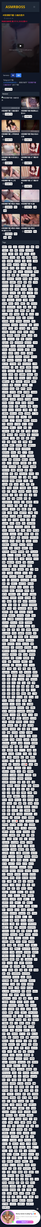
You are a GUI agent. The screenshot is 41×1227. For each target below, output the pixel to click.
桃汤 (3, 1154)
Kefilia (20, 899)
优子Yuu (34, 357)
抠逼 (32, 686)
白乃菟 (26, 846)
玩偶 (3, 786)
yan (11, 817)
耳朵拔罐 (18, 1119)
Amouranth (28, 272)
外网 (33, 683)
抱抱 (8, 275)
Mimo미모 (32, 1151)
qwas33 (11, 1059)
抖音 (3, 264)
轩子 (15, 637)
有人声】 (5, 289)
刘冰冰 (17, 1012)
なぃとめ (5, 1140)
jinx (28, 303)
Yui (12, 367)
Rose (29, 786)
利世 (30, 325)
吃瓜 (31, 1161)
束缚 (3, 821)
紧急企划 (5, 591)
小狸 (12, 381)
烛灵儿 (32, 1183)
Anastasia (21, 640)
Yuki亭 (18, 956)
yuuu (4, 619)
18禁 (10, 995)
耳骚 (3, 424)
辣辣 (12, 658)
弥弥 (23, 782)
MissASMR (12, 467)
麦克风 (14, 1101)
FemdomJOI (32, 761)
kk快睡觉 (34, 743)
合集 (24, 307)
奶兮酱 (24, 403)
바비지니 (5, 736)
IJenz (33, 527)
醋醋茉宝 (19, 481)
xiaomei (9, 963)
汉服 (19, 669)
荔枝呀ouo (5, 452)
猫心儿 (9, 1154)
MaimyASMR (6, 977)
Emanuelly (20, 1069)
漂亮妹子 (19, 807)
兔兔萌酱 (34, 856)
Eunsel (17, 910)
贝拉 (23, 261)
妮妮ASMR (16, 459)
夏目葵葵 (13, 1190)
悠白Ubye (25, 644)
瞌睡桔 (11, 1012)
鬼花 (29, 669)
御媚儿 (20, 392)
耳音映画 (19, 321)
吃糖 (8, 732)
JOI (8, 580)
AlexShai (22, 612)
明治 (15, 1115)
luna (11, 903)
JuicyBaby (13, 1140)
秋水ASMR (13, 913)
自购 (26, 892)
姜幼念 (35, 672)
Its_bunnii (12, 576)
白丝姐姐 (21, 1101)
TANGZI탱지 (31, 523)
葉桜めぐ (25, 1161)
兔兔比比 (30, 374)
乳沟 (36, 697)
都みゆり (5, 913)
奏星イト (26, 899)
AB (19, 75)
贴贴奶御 (30, 796)
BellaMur (12, 1044)
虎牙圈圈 (26, 392)
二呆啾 (22, 484)
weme (4, 1122)
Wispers (33, 580)
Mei (24, 360)
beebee (10, 559)
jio (29, 498)
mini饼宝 (28, 775)
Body (4, 644)
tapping (13, 743)
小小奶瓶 (5, 541)
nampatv (18, 768)
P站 (35, 576)
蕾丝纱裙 (18, 1020)
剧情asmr (13, 654)
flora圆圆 (13, 775)
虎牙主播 (13, 332)
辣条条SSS (10, 279)
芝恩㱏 (21, 622)
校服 (18, 793)
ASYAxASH (32, 601)
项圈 (24, 998)
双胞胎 (35, 1098)
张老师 (17, 920)
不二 (25, 825)
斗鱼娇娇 (34, 392)
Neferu (35, 991)
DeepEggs (13, 934)
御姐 (5, 211)
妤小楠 (12, 739)
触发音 (4, 296)
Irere (27, 1108)
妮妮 (10, 459)
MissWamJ (20, 1126)
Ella (18, 530)
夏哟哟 (28, 257)
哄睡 (29, 1098)
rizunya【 (31, 296)
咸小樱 (32, 332)
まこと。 (10, 555)
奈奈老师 (13, 399)
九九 (16, 725)
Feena (25, 665)
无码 (3, 442)
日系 (16, 495)
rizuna (30, 360)
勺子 (30, 1119)
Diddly (4, 530)
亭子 (37, 821)
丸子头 (35, 1009)
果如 (3, 272)
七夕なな (20, 350)
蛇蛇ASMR (5, 470)
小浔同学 (5, 817)
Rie (11, 966)
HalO (30, 1158)
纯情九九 (29, 396)
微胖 (24, 1080)
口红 (8, 1158)
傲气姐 (12, 268)
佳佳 (25, 1129)
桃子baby (29, 339)
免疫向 (18, 878)
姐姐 (3, 1101)
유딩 (8, 1034)
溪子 (16, 612)
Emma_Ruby (25, 580)
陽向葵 (20, 516)
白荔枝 (30, 608)
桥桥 (28, 683)
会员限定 (5, 942)
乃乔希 (30, 793)
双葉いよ (34, 906)
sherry (12, 704)
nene (10, 1151)
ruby (30, 573)
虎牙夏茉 (34, 420)
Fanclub (11, 449)
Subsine (23, 924)
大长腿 (12, 984)
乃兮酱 (12, 952)
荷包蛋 (23, 910)
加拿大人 (18, 754)
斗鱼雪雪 (20, 399)
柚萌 (3, 963)
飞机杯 (33, 1030)
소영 (35, 814)
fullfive (4, 615)
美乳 (3, 693)
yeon (4, 1051)
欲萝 (16, 474)
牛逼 (3, 279)
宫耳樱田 (5, 268)
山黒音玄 (5, 903)
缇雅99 (31, 1172)
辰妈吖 (13, 931)
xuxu (4, 1126)
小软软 (35, 342)
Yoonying (5, 622)
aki (23, 541)
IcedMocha (12, 1005)
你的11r (11, 1119)
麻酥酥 (20, 282)
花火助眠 (19, 1105)
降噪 (8, 1197)
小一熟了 (30, 293)
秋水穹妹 (17, 966)
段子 (18, 686)
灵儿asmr (18, 360)
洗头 (31, 1101)
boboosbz (28, 778)
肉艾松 (4, 374)
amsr (13, 683)
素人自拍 (34, 807)
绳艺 (8, 821)
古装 (8, 1108)
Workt (19, 587)
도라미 (17, 1122)
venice (10, 1051)
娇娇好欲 (5, 399)
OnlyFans (19, 381)
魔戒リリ (29, 903)
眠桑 (24, 771)
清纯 (3, 973)
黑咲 (16, 254)
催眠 (17, 1179)
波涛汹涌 (5, 477)
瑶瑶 (3, 1161)
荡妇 (8, 810)
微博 (29, 282)
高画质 (33, 438)
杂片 (35, 335)
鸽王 (17, 339)
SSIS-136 (25, 594)
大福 (24, 1186)
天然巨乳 (11, 722)
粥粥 (10, 566)
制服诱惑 (36, 786)
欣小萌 (25, 864)
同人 (19, 293)
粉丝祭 (4, 988)
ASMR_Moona (6, 1076)
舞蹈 (30, 1041)
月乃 (37, 314)
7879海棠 (13, 364)
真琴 (36, 289)
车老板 (9, 488)
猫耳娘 (23, 988)
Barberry (30, 966)
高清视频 (25, 718)
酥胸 (17, 959)
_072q (27, 945)
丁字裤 (34, 693)
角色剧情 (13, 729)
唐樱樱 (35, 378)
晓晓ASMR (10, 562)
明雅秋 (9, 796)
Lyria (19, 1168)
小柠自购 (22, 736)
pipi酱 (20, 743)
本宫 (27, 484)
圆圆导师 (21, 849)
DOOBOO (27, 952)
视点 (22, 757)
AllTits (12, 761)
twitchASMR (19, 342)
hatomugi (20, 615)
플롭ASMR (23, 513)
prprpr (19, 1197)
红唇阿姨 (30, 353)
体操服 (36, 970)
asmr (15, 247)
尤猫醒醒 (22, 374)
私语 (33, 885)
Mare (32, 1136)
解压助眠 (25, 878)
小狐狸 (25, 300)
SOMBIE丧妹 (16, 973)
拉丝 (3, 1172)
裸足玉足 (29, 931)
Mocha (25, 573)
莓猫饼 (28, 1023)
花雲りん (14, 584)
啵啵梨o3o (26, 853)
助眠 (29, 406)
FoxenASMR (22, 608)
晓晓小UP (30, 318)
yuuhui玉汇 (13, 867)
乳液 (13, 498)
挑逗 (3, 750)
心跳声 (36, 502)
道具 (3, 1197)
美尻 (28, 729)
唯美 (13, 1126)
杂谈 (36, 293)
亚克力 (9, 1147)
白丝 (16, 435)
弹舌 (27, 690)
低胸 (36, 800)
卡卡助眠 (29, 842)
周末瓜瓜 (13, 782)
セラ (30, 917)
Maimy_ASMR (6, 1016)
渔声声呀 (25, 467)
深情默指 (20, 1165)
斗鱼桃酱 (5, 1002)
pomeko (12, 1002)
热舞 (35, 1041)
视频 (3, 669)
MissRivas (27, 672)
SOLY (33, 321)
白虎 (22, 1179)
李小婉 (29, 378)
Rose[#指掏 (21, 711)
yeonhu (4, 995)
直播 (23, 293)
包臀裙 (15, 1193)
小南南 (35, 261)
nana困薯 (35, 949)
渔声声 (16, 995)
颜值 (23, 956)
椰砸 (18, 715)
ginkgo (14, 1108)
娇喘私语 (32, 878)
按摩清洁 (18, 286)
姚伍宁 (16, 981)
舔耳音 (30, 867)
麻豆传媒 (15, 1037)
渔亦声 (25, 601)
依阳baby (30, 1115)
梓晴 (25, 282)
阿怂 (22, 339)
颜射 (21, 747)
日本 (18, 683)
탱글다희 (11, 700)
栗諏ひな (5, 420)
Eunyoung (23, 981)
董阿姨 (20, 332)
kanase (27, 626)
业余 (30, 754)
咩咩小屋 (30, 920)
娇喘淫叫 (5, 878)
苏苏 (31, 548)
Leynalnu (18, 573)
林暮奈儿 (5, 1105)
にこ (29, 428)
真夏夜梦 (30, 984)
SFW (11, 286)
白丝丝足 (25, 874)
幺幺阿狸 (5, 853)
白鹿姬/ (28, 367)
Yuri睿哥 (23, 264)
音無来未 (11, 417)
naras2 (12, 853)
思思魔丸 (10, 261)
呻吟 (3, 630)
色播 (34, 268)
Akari (26, 637)
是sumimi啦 (26, 949)
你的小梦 (16, 264)
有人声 (30, 289)
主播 (19, 452)
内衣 (23, 835)
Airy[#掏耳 (12, 711)
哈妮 (8, 498)
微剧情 (34, 1144)
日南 (18, 257)
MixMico (17, 817)
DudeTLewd (34, 537)
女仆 (23, 789)
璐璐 (28, 913)
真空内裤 (5, 885)
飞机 (16, 328)
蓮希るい (16, 1154)
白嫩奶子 (21, 1108)
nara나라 (11, 864)
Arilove (35, 406)
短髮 (23, 729)
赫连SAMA (14, 545)
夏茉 (3, 307)
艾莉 (22, 1136)
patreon (31, 1154)
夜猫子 (24, 942)
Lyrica (35, 647)
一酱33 (11, 254)
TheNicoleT (23, 474)
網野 (34, 775)
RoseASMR (5, 325)
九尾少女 (35, 431)
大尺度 (4, 353)
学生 (13, 697)
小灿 (3, 828)
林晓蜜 (32, 1059)
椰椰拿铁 (5, 715)
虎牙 (10, 247)
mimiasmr (16, 661)
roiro (32, 899)
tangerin (13, 534)
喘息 (3, 814)
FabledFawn (11, 307)
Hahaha (28, 934)
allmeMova (27, 1168)
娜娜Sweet (5, 381)
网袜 (3, 488)
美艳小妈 (15, 1144)
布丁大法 (22, 1034)
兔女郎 (28, 1009)
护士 (13, 789)
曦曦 (22, 396)
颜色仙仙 (5, 1041)
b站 (18, 275)
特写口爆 (5, 761)
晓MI (12, 431)
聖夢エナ (18, 658)
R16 (3, 1066)
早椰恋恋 (5, 959)
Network (33, 1005)
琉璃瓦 (33, 708)
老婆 (28, 1094)
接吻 (13, 793)
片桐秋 (23, 1122)
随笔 (8, 679)
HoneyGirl (5, 537)
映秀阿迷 (5, 282)
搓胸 (28, 956)
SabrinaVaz (21, 1062)
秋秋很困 (5, 257)
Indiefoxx (5, 931)
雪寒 (11, 385)
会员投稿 (32, 825)
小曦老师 (5, 413)
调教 (3, 637)
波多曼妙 (5, 332)
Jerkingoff (16, 764)
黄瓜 (28, 1062)
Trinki (29, 768)
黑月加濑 (28, 399)
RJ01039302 (31, 927)
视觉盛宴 (11, 1183)
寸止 (3, 580)
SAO (12, 647)
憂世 (21, 1090)
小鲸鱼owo (12, 594)
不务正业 (19, 420)
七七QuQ (21, 679)
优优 (33, 832)
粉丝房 (19, 1133)
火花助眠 (21, 676)
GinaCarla (13, 622)
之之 (16, 1023)
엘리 (26, 1136)
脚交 (3, 789)
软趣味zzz (16, 796)
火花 (3, 676)
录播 (8, 442)
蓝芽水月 (34, 303)
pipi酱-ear (21, 1204)
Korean (4, 1144)
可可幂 (36, 279)
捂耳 (14, 601)
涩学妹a (17, 335)
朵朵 (11, 250)
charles (32, 459)
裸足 (8, 888)
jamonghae (34, 1037)
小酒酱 (19, 853)
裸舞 (37, 247)
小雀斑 (10, 513)
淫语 (18, 888)
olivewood (26, 832)
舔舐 (33, 810)
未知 (27, 552)
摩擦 (13, 814)
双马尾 (22, 995)
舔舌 (3, 796)
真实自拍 (27, 807)
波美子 (31, 452)
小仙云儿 (5, 250)
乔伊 (34, 754)
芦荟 (36, 1197)
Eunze (12, 321)
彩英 (19, 1051)
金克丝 (31, 314)
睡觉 (3, 1200)
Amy (16, 367)
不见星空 (26, 1076)
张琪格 (4, 403)
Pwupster (25, 537)
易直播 (29, 268)
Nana (36, 998)
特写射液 (19, 722)
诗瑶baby (23, 566)
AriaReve (33, 594)
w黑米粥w (20, 371)
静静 (19, 601)
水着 (8, 789)
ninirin (19, 832)
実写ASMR (12, 1062)
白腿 (3, 1108)
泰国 (3, 683)
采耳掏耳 (17, 874)
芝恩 (27, 849)
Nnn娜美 (29, 732)
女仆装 (18, 885)
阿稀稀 (25, 442)
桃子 (37, 686)
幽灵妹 (17, 296)
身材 (8, 973)
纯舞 (27, 1037)
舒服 (25, 495)
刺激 (15, 1151)
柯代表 (4, 856)
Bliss (17, 431)
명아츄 (4, 711)
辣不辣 (12, 541)
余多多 (18, 864)
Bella (25, 1105)
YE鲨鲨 (22, 842)
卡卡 (18, 1044)
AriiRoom (27, 321)
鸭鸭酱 (13, 1069)
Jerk (10, 764)
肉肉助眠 (31, 817)
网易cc (30, 566)
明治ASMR (9, 1115)
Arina (32, 1002)
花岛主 (22, 250)
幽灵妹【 (23, 296)
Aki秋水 (11, 357)
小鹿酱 (13, 537)
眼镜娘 (11, 970)
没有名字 (5, 1030)
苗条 (3, 768)
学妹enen (16, 396)
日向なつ (34, 729)
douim (18, 700)
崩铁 (33, 1193)
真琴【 (11, 296)
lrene (29, 1147)
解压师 (4, 1059)
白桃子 (22, 963)
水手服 (17, 988)
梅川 (9, 1037)
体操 (20, 1151)
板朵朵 (12, 389)
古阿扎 (18, 403)
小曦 (35, 410)
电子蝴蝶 (5, 1204)
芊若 (27, 679)
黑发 (27, 757)
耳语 (31, 1090)
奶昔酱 (14, 1158)
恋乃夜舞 (5, 899)
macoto (11, 410)
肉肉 (28, 435)
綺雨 (3, 679)
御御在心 (26, 420)
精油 (25, 498)
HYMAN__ (5, 849)
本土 (18, 594)
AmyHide (5, 598)
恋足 (29, 693)
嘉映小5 (11, 403)
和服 (28, 782)
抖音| (13, 1129)
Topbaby (21, 569)
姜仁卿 (33, 849)
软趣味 (4, 1020)
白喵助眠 (20, 778)
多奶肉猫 (15, 1034)
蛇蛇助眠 (30, 403)
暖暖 (13, 275)
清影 (32, 591)
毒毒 (32, 644)
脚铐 (16, 1087)
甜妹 (8, 1200)
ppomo (4, 406)
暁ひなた (35, 1016)
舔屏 (35, 793)
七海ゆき (5, 956)
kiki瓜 (4, 371)
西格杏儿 (28, 371)
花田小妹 (21, 247)
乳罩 (27, 835)
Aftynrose (5, 346)
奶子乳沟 (32, 874)
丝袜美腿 (5, 747)
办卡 (28, 328)
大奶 (18, 630)
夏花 (14, 272)
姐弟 (9, 661)
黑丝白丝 (13, 871)
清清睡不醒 (8, 89)
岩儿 (24, 318)
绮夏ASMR (5, 1069)
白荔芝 (14, 569)
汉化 (25, 506)
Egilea (26, 1090)
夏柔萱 (21, 934)
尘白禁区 (13, 899)
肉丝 (27, 708)
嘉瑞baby (29, 963)
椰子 (29, 509)
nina (34, 750)
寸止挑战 (10, 573)
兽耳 (15, 803)
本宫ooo (18, 279)
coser (37, 1179)
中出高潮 (33, 718)
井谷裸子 (30, 545)
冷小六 (33, 690)
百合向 (4, 417)
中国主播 (30, 725)
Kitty (10, 548)
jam (25, 1158)
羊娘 (16, 1090)
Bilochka (30, 584)
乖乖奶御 (5, 825)
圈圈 (27, 311)
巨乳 (13, 630)
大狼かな (23, 1012)
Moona (36, 559)
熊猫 (36, 534)
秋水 (32, 311)
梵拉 (8, 686)
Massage (14, 672)
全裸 (27, 686)
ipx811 (35, 488)
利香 (10, 314)
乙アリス (22, 750)
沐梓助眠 (30, 771)
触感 (3, 1080)
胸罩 (32, 835)
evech (32, 938)
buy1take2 (5, 456)
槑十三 (4, 1119)
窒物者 (18, 523)
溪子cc (27, 615)
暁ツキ (10, 895)
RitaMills (13, 598)
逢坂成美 (5, 587)
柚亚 (3, 608)
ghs (14, 945)
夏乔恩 (23, 389)
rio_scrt (20, 1016)
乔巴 (18, 984)
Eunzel (36, 325)
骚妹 (36, 764)
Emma (9, 608)
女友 (10, 1168)
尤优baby (30, 456)
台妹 (24, 800)
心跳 (24, 477)
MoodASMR (26, 973)
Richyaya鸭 (14, 842)
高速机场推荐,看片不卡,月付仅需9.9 (14, 21)
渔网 (20, 803)
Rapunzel (28, 342)
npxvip (24, 817)
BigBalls (10, 725)
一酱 (30, 700)
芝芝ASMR (19, 647)
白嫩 (35, 207)
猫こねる (13, 1165)
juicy (29, 307)
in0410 (33, 1133)
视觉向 (28, 1193)
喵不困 (19, 860)
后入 (25, 839)
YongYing (30, 910)
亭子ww (23, 920)
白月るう (13, 906)
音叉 (31, 1087)
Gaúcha (4, 576)
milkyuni (22, 1115)
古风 (32, 1126)
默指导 (23, 984)
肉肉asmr (10, 360)
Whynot (4, 548)
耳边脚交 (35, 630)
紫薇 (34, 1140)
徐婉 (16, 559)
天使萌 (4, 328)
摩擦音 (12, 959)
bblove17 (32, 981)
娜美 (26, 470)
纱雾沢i (4, 938)
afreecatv (27, 1140)
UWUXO (12, 509)
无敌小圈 (5, 1165)
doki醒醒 (33, 467)
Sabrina (20, 1005)
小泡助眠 (13, 849)
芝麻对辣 (5, 516)
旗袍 (13, 693)
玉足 (3, 874)
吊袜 (34, 1168)
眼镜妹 (29, 1122)
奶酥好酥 (23, 1154)
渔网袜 (28, 630)
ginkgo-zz (17, 1066)
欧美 (34, 307)
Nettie (32, 846)
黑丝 (15, 207)
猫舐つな (13, 428)
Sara (25, 1041)
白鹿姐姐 (10, 424)
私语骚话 (30, 881)
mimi (4, 339)
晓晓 (16, 378)
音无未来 (5, 509)
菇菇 (36, 374)
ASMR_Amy (34, 1073)
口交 (37, 474)
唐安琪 (23, 353)
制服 (8, 697)
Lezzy (19, 771)
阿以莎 (23, 888)
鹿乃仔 (4, 459)
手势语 (9, 1193)
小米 (14, 608)
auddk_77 (18, 1030)
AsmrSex (15, 810)
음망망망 (5, 1055)
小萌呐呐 (12, 835)
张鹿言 (15, 1147)
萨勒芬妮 (5, 1087)
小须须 (12, 1105)
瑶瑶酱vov (5, 545)
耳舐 (21, 495)
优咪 (28, 1034)
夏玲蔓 (25, 279)
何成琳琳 (27, 413)
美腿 (3, 690)
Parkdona (23, 927)
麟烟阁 (20, 1172)
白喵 (11, 949)
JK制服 (29, 750)
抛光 (24, 803)
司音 (3, 732)
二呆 (31, 569)
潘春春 (9, 264)
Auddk (33, 1108)
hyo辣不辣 (27, 516)
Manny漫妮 (6, 569)
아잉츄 (4, 754)
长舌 (17, 1175)
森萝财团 (29, 502)
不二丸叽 (35, 413)
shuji (29, 488)
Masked (31, 839)
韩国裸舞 (13, 552)
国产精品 (30, 612)
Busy (26, 1005)
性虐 (3, 803)
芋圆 (31, 470)
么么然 (30, 335)
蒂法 (29, 1044)
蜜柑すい (17, 949)
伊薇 (3, 335)
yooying (11, 1020)
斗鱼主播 (22, 328)
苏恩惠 (4, 410)
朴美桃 (14, 1172)
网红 (16, 250)
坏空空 (18, 942)
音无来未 (18, 410)
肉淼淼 (33, 350)
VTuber (34, 913)
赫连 (17, 389)
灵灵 (34, 633)
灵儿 (11, 495)
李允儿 (29, 995)
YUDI (19, 1186)
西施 (19, 1098)
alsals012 (19, 1059)
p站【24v (34, 739)
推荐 (3, 300)
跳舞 (22, 1175)
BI (13, 75)
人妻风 (9, 881)
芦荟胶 (14, 1080)
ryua (34, 463)
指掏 (31, 587)
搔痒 (18, 835)
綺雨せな (20, 626)
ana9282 (26, 1133)
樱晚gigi (19, 498)
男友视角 (5, 729)
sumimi (35, 934)
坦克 (19, 1080)
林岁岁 (27, 591)
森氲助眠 (29, 1069)
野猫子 (4, 1044)
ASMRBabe (33, 605)
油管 (3, 360)
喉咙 (19, 881)
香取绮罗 (35, 1062)
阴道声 (23, 693)
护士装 (35, 477)
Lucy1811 (12, 856)
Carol (33, 520)
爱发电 (34, 736)
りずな (20, 428)
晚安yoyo (5, 846)
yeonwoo (34, 1048)
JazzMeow (5, 743)
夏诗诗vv (11, 1027)
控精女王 (24, 661)
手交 (30, 661)
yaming (28, 491)
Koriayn (27, 527)
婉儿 (20, 654)
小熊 (17, 924)
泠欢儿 (14, 679)
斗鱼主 (11, 328)
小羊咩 (20, 1140)
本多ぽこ (20, 906)
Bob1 (11, 1048)
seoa (36, 513)
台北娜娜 (30, 704)
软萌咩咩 (13, 1083)
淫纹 (3, 1158)
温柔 (26, 1179)
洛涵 (9, 520)
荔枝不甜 (5, 389)
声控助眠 (15, 1200)
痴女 (16, 750)
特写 (31, 481)
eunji (28, 736)
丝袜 (30, 495)
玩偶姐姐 (27, 381)
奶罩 (3, 839)
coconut (12, 715)
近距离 (14, 442)
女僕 (8, 793)
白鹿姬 (11, 374)
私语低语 (20, 871)
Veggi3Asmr (6, 998)
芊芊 (35, 959)
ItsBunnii (5, 771)
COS (22, 502)
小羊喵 (35, 364)
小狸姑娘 (34, 328)
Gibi (28, 520)
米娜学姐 (20, 470)
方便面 (20, 846)
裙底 (23, 885)
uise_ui (4, 1151)
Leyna (23, 977)
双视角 (11, 988)
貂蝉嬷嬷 (22, 435)
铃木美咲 (17, 502)
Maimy (26, 254)
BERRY (26, 332)
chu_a (20, 1158)
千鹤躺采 (5, 1023)
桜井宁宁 (5, 867)
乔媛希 (23, 793)
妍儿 (21, 506)
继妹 (3, 810)
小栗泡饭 (5, 924)
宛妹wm (35, 399)
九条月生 (22, 1147)
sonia (4, 895)
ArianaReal (10, 318)
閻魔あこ (28, 1016)
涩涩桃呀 (30, 1186)
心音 (3, 601)
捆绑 (3, 435)
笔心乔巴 (5, 364)
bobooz (20, 825)
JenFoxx (4, 835)
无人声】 (13, 293)
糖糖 (11, 1023)
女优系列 (35, 555)
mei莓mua (10, 300)
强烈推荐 (10, 786)
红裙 (8, 690)
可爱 (20, 998)
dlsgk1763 (5, 1129)
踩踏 (24, 669)
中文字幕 (23, 289)
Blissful (19, 1002)
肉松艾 (27, 350)
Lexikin (20, 272)
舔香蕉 (12, 878)
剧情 (33, 669)
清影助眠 (13, 1098)
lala (23, 903)
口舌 (11, 1087)
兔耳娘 (4, 1012)
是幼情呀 (5, 782)
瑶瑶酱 (12, 481)
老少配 (32, 722)
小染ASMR (5, 367)
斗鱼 (27, 247)
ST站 (20, 672)
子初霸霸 (23, 488)
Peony (4, 1009)
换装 (17, 1183)
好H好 (23, 530)
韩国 (8, 683)
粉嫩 (34, 1083)
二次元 (12, 438)
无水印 (22, 1193)
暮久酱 (9, 396)
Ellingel (4, 1048)
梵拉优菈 (13, 708)
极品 (27, 438)
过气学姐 (10, 506)
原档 (18, 537)
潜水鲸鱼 (28, 598)
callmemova (30, 821)
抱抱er (21, 413)
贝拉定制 (5, 1083)
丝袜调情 (31, 1027)
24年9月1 (10, 1094)
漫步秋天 (34, 853)
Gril (12, 665)
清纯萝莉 (10, 750)
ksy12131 (31, 1051)
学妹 (27, 1126)
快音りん (5, 966)
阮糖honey (32, 1105)
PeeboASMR (27, 364)
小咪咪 (9, 757)
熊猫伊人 (25, 548)
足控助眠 (13, 626)
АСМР (25, 1197)
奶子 (3, 881)
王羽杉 (19, 307)
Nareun (25, 860)
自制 (8, 807)
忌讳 (13, 807)
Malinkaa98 (21, 346)
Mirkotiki (26, 1073)
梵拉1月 (22, 732)
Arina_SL (10, 527)
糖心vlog (34, 1034)
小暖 (30, 442)
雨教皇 (30, 424)
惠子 (16, 927)
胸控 (3, 945)
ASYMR (14, 491)
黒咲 (16, 374)
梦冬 (21, 1048)
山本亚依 (5, 392)
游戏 (3, 807)
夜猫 (32, 534)
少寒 (37, 1154)
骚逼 (18, 693)
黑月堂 (35, 541)
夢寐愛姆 (26, 658)
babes (14, 1073)
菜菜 (36, 1087)
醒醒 (24, 555)
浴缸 (30, 970)
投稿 (11, 927)
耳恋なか (18, 938)
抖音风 (33, 1165)
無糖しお (34, 945)
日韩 (8, 1080)
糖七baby (23, 406)
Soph (23, 966)
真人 (23, 704)
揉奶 (3, 697)
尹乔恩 (26, 1059)
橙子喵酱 (17, 548)
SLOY (9, 676)
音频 (3, 463)
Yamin (16, 484)
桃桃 (25, 697)
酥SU (4, 513)
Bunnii (4, 1005)
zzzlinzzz (13, 1204)
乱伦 (28, 885)
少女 (13, 686)
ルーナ (30, 998)
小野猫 (12, 924)
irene (11, 1030)
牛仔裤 (28, 1144)
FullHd (4, 764)
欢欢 (17, 417)
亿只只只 (27, 743)
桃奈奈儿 (10, 311)
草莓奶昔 (5, 1098)
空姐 (27, 789)
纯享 (3, 888)
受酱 (34, 1122)
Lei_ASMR (5, 991)
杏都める (18, 917)
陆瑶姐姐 (5, 708)
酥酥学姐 (25, 459)
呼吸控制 (10, 435)
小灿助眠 (19, 814)
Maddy (4, 350)
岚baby (15, 488)
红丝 (34, 1190)
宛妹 (3, 261)
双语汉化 (35, 676)
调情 (17, 1009)
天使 (27, 569)
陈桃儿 (34, 381)
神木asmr (18, 800)
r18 (22, 959)
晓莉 (19, 467)
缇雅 (3, 686)
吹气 (8, 491)
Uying (33, 254)
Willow (26, 1002)
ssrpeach (5, 1112)
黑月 (3, 910)
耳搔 (8, 1172)
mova (35, 931)
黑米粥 (18, 318)
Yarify (31, 764)
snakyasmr (28, 959)
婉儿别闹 (17, 261)
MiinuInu (16, 977)
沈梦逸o (18, 562)
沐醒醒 (13, 470)
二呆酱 (30, 513)
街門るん (5, 428)
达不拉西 (13, 516)
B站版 (4, 1037)
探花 (3, 311)
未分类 (15, 566)
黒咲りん (5, 920)
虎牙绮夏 (31, 942)
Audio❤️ (15, 821)
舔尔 (8, 630)
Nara (10, 605)
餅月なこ (20, 892)
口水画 (12, 885)
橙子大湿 (13, 1112)
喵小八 (24, 424)
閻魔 (11, 920)
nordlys (11, 754)
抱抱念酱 (13, 587)
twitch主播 (22, 584)
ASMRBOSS (15, 6)
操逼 (21, 839)
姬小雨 (24, 796)
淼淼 (33, 1023)
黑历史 (30, 1080)
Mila (30, 279)
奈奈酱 (35, 491)
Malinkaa (11, 1175)
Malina (20, 534)
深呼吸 (25, 1119)
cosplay (4, 484)
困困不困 (35, 1020)
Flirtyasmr (22, 913)
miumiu (18, 300)
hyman (12, 832)
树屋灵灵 (19, 856)
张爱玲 (18, 449)
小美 (30, 410)
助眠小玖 (13, 846)
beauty (9, 803)
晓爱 (18, 509)
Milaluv (20, 598)
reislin (4, 566)
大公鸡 (30, 715)
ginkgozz (19, 1055)
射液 (8, 718)
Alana (4, 661)
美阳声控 (5, 612)
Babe (22, 1037)
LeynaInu (30, 346)
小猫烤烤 (13, 1186)
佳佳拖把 (19, 1129)
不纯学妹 (27, 856)
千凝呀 (24, 700)
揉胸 (27, 1183)
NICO (16, 311)
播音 (22, 1183)
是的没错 (5, 775)
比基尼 (9, 839)
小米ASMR (5, 647)
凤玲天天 (18, 555)
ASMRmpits (34, 637)
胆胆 (35, 1069)
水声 (19, 1073)
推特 (32, 247)
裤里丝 (28, 676)
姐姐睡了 (10, 828)
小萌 (23, 257)
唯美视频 (21, 552)
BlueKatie (11, 644)
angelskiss (5, 672)
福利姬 (9, 272)
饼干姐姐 (5, 1090)
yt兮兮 (9, 463)
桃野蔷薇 (32, 654)
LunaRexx (35, 435)
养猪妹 (24, 895)
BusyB (25, 654)
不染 (16, 506)
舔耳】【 (22, 456)
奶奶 (36, 715)
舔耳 (24, 286)
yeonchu (17, 385)
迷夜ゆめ (25, 938)
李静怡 (34, 1112)
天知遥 (29, 530)
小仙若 (13, 860)
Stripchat (5, 934)
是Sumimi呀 (19, 619)
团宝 (23, 991)
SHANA (31, 474)
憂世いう (13, 640)
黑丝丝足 (35, 871)
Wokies (13, 452)
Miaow (11, 303)
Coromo (31, 665)
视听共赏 (19, 739)
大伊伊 (4, 378)
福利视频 (27, 1055)
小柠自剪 (5, 704)
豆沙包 (12, 1041)
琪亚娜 (4, 1183)
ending (9, 1066)
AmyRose (29, 576)
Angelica (5, 342)
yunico (12, 956)
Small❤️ (24, 764)
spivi (3, 527)
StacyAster (34, 552)
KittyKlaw (14, 325)
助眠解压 (5, 871)
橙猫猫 (20, 1112)
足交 (14, 669)
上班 (12, 1179)
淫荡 (33, 782)
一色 (25, 1151)
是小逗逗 (20, 1083)
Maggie (24, 385)
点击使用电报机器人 (10, 82)
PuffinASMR (32, 924)
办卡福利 (17, 424)
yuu (19, 1190)
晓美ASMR (13, 477)
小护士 (26, 481)
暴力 (27, 1101)
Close (18, 761)
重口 (14, 881)
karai (34, 516)
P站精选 (16, 314)
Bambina (5, 438)
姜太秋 (4, 800)
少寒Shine (5, 431)
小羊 (14, 1076)
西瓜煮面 (17, 1161)
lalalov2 (12, 1133)
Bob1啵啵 (5, 981)
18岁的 (24, 715)
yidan (16, 1048)
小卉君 (22, 1144)
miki (32, 658)
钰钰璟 (17, 828)
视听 (18, 931)
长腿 (33, 626)
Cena (4, 1175)
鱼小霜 (4, 864)
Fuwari (18, 644)
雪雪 (32, 789)
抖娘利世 (21, 633)
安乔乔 (24, 786)
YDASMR (19, 1041)
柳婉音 (22, 311)
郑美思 (15, 676)
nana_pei (34, 1076)
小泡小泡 (23, 828)
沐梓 (19, 782)
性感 (24, 725)
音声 (13, 1197)
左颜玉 (31, 1197)
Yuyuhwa (19, 952)
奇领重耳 (13, 282)
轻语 (3, 1034)
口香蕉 (27, 1048)
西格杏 (24, 335)
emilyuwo (18, 357)
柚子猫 (4, 594)
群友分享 (22, 545)
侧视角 (29, 991)
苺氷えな (13, 892)
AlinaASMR (32, 828)
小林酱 (9, 669)
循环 (34, 509)
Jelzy (36, 1172)
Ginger (13, 346)
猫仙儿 (12, 591)
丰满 (24, 1020)
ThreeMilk (28, 622)
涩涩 (16, 406)
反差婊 (27, 1165)
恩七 (23, 1190)
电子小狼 (13, 825)
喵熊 (11, 612)
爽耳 (8, 814)
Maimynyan (6, 1073)
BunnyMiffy (6, 633)
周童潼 (36, 272)
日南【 (15, 839)
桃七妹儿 (30, 988)
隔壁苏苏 (20, 775)
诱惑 (8, 693)
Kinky (25, 754)
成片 (24, 768)
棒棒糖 (22, 1087)
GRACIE (23, 1044)
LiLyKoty (26, 739)
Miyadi (9, 637)
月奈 (30, 506)
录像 (24, 562)
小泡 (33, 956)
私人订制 (19, 697)
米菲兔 (14, 633)
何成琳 (33, 275)
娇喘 (22, 686)
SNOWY (25, 587)
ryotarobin (5, 665)
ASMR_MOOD (32, 1012)
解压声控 (22, 1200)
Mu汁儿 (35, 367)
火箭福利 (5, 481)
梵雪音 (32, 892)
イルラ (4, 970)
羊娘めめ (5, 906)
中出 (19, 729)
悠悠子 (31, 300)
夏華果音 (5, 917)
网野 (11, 736)
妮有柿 (4, 1027)
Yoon (23, 683)
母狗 (27, 1087)
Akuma (4, 467)
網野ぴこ (5, 739)
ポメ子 (24, 452)
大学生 (4, 1168)
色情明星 (16, 757)
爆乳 (10, 484)
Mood (17, 303)
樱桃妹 (29, 389)
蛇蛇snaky (13, 413)
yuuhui (30, 888)
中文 (3, 498)
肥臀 (18, 690)
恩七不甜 (5, 385)
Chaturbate (15, 580)
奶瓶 (3, 584)
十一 (30, 385)
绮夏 (21, 254)
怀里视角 (35, 1094)
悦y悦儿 (28, 541)
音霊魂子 (30, 895)
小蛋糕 (22, 559)
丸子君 (23, 268)
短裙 (22, 690)
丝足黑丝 (10, 874)
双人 (8, 1101)
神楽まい (5, 640)
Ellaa (4, 555)
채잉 (24, 1051)
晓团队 (24, 509)
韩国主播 (36, 530)
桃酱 (3, 562)
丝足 (24, 881)
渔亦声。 (26, 1030)
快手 (29, 264)
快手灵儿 (5, 952)
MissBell (14, 651)
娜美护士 (35, 952)
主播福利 (27, 810)
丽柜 (15, 605)
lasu (36, 1090)
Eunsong (5, 286)
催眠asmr (12, 615)
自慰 (3, 506)
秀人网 (17, 353)
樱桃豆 (26, 534)
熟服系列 (16, 463)
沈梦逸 (4, 254)
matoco (4, 1062)
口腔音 (17, 289)
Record (31, 864)
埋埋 (3, 275)
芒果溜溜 (28, 1175)
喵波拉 (22, 1023)
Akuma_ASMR (15, 991)
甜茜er (4, 247)
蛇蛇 (3, 396)
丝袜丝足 (28, 871)
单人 (3, 757)
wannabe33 (15, 1136)
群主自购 (30, 800)
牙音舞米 (23, 463)
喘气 (22, 431)
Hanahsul (21, 708)
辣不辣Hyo (27, 647)
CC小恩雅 (5, 654)
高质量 (9, 945)
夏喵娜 (35, 257)
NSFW (29, 286)
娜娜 (34, 598)
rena (11, 917)
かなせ (11, 378)
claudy (22, 520)
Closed (24, 761)
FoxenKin (12, 530)
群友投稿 (5, 778)
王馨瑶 (22, 367)
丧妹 (35, 608)
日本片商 (10, 768)
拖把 (30, 1129)
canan (29, 261)
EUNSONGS (29, 250)
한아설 (31, 697)
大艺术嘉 (13, 392)
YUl (8, 584)
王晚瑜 (11, 800)
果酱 (35, 1119)
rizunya (12, 257)
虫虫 (3, 573)
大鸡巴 (4, 722)
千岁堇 (28, 431)
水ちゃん (17, 895)
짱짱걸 (24, 1066)
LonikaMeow (29, 619)
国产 (32, 484)
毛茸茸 (36, 803)
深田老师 (21, 491)
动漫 (18, 438)
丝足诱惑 (11, 1009)
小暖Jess (5, 445)
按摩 (11, 747)
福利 (25, 1027)
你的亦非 (5, 1190)
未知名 (12, 1055)
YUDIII (29, 1190)
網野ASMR (5, 651)
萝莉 (22, 438)
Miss (29, 555)
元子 (34, 371)
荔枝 (25, 428)
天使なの (23, 417)
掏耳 (11, 289)
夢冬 (16, 736)
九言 (37, 1126)
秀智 (19, 364)
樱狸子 (12, 445)
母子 (13, 888)
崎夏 (29, 477)
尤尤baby (27, 1112)
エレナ (12, 420)
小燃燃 (10, 1122)
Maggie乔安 (25, 275)
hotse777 (5, 984)
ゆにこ (25, 917)
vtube (22, 1009)
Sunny (26, 747)
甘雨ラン (17, 903)
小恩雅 (25, 410)
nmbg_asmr (31, 651)
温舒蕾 (11, 353)
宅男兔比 (5, 1133)
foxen (33, 615)
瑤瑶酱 (18, 541)
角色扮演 (5, 293)
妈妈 (3, 718)
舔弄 (22, 931)
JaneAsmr (5, 860)
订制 (3, 793)
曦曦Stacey (31, 445)
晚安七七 (5, 626)
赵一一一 (35, 1147)
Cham (4, 605)
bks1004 (5, 949)
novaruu (18, 665)
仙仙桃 (4, 303)
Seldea (27, 906)
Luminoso (11, 339)
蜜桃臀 (29, 977)
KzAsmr (32, 860)
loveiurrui (22, 867)
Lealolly (17, 786)
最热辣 (32, 757)
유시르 (4, 700)
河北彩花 (15, 520)
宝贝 (3, 1094)
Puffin (16, 513)
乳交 (16, 747)
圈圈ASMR (22, 651)
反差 (31, 1179)
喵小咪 (24, 1098)
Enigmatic (5, 842)
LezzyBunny (28, 814)
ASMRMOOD (26, 449)
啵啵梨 (18, 704)
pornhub (30, 562)
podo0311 (5, 1136)
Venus (12, 523)
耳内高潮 (15, 732)
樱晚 (36, 569)
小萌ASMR (12, 350)
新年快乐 (30, 1200)
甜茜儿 (23, 303)
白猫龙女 (10, 910)
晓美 (11, 342)
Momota (21, 576)
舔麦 (11, 1090)
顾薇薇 (12, 942)
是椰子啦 (5, 832)
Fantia (4, 449)
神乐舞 (36, 1158)
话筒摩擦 (5, 321)
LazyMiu (5, 523)
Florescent (11, 371)
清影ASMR (5, 658)
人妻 (29, 1020)
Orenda (4, 314)
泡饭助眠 (20, 945)
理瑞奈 (20, 637)
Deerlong (34, 679)
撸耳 (24, 1094)
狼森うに (5, 927)
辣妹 (13, 690)
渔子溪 (32, 747)
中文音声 (29, 559)
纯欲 (25, 970)
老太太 (26, 722)
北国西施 (10, 335)
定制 (19, 442)
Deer (16, 963)
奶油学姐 (26, 357)
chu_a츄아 (14, 456)
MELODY (5, 534)
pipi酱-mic (29, 1204)
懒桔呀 (35, 1044)
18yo (3, 725)
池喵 (9, 1126)
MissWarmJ (23, 325)
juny (19, 1076)
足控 (35, 495)
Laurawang (19, 527)
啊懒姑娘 (5, 495)
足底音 (11, 938)
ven (15, 1051)
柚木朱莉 (18, 445)
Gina (23, 523)
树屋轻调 (28, 633)
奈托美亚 (28, 1083)
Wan (18, 789)
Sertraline (19, 591)
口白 (22, 630)
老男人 (19, 718)
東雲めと (5, 892)
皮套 (24, 445)
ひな (20, 477)
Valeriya (22, 378)
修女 (14, 1168)
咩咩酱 (4, 357)
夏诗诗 (11, 406)
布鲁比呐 (19, 1027)
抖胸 (3, 1147)
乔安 (22, 314)
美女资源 (18, 1094)
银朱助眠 (10, 1161)
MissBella (5, 552)
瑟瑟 (29, 417)
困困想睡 (5, 1186)
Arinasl (12, 771)
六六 (21, 810)
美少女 (22, 821)
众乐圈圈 (10, 619)
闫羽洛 (35, 282)
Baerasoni (5, 1179)
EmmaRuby (30, 640)
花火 (3, 1193)
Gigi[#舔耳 (30, 711)
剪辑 (3, 491)
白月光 (14, 998)
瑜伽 (14, 1016)
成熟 (13, 718)
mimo (4, 559)
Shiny (4, 520)
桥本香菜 (24, 605)
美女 (29, 463)
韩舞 (25, 1172)
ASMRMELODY (7, 502)
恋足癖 (30, 803)
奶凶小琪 (13, 778)
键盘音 (9, 601)
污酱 (3, 318)
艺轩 (17, 268)
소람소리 (5, 474)
